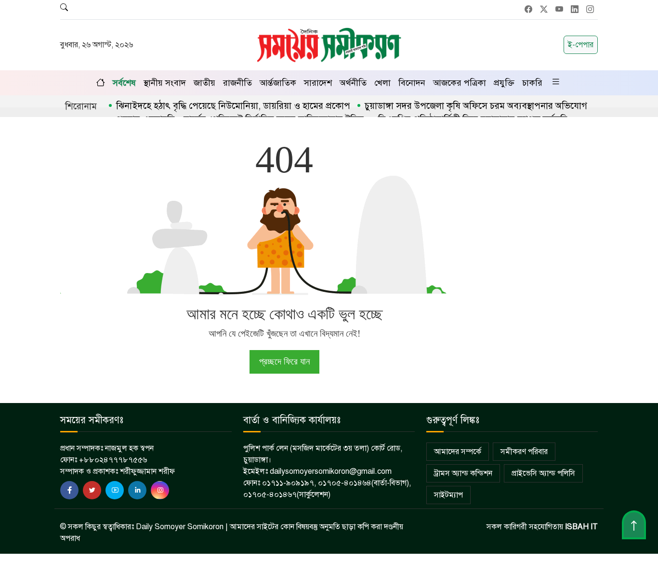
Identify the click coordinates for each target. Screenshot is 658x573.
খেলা (382, 83)
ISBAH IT (581, 527)
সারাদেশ (318, 83)
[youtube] (114, 490)
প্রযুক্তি (504, 83)
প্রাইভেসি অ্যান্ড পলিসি (543, 473)
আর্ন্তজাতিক (278, 83)
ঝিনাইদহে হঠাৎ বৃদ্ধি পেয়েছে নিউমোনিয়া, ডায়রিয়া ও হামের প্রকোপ (233, 105)
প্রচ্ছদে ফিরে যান (284, 361)
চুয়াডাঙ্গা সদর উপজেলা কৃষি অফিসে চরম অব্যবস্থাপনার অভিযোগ (476, 105)
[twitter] (92, 490)
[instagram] (160, 490)
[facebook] (69, 490)
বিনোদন (411, 83)
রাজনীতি (237, 83)
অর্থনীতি (353, 83)
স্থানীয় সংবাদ (165, 83)
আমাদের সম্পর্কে (457, 451)
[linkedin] (137, 490)
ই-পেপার (580, 45)
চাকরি (532, 83)
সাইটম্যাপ (448, 495)
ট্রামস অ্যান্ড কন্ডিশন (463, 473)
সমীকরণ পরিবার (524, 451)
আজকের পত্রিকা (459, 83)
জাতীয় (204, 83)
